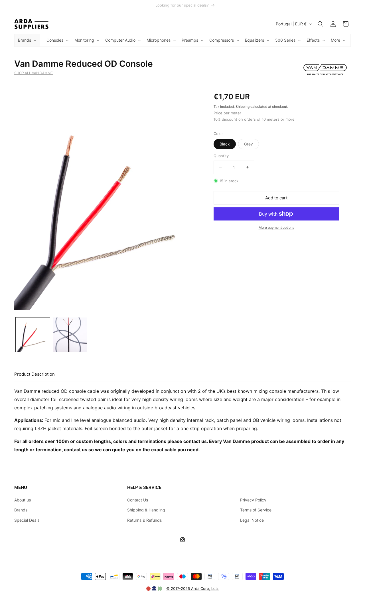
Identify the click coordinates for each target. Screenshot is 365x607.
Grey (251, 145)
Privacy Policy (253, 499)
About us (22, 499)
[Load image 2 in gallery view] (70, 334)
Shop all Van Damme (33, 73)
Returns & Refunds (144, 520)
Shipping (243, 106)
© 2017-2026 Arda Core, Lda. (192, 588)
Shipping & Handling (146, 509)
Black (225, 143)
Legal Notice (252, 520)
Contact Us (137, 499)
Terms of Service (255, 509)
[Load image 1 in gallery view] (33, 334)
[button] (27, 40)
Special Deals (26, 520)
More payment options (276, 227)
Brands (20, 509)
